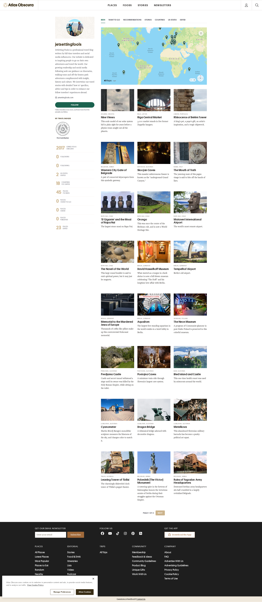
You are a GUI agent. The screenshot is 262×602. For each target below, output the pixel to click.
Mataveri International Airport (187, 221)
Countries (160, 20)
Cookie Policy (171, 574)
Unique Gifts (138, 570)
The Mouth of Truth (185, 170)
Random (39, 570)
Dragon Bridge (146, 427)
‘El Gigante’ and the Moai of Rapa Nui (116, 221)
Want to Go (114, 20)
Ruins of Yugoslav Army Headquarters (188, 481)
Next (160, 513)
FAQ (166, 557)
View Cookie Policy (35, 585)
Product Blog (139, 565)
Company (170, 546)
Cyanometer (108, 427)
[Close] (93, 579)
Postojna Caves (146, 374)
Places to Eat (41, 565)
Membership (139, 552)
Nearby (39, 574)
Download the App (181, 535)
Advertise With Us (173, 561)
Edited (183, 20)
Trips (103, 546)
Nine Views (108, 117)
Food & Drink (74, 557)
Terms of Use (171, 578)
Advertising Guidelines (176, 565)
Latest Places (42, 557)
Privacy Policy (171, 570)
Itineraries (72, 561)
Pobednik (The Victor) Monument (150, 481)
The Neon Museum (185, 321)
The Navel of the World (115, 269)
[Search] (257, 5)
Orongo (142, 219)
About (167, 552)
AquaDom (143, 321)
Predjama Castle (111, 374)
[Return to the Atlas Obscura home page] (19, 5)
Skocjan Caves (146, 170)
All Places (40, 552)
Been (103, 20)
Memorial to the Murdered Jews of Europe (117, 323)
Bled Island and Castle (187, 374)
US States (172, 20)
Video (70, 570)
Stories (148, 20)
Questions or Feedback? (131, 599)
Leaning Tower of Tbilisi (115, 479)
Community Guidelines (144, 561)
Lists (69, 565)
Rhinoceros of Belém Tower (190, 117)
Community (139, 546)
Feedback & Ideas (142, 557)
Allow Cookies (85, 592)
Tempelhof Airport (185, 269)
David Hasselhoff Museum (153, 269)
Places (39, 546)
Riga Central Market (149, 117)
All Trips (103, 552)
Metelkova (180, 427)
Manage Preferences (62, 592)
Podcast (71, 574)
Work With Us (139, 574)
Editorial (72, 546)
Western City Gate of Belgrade (114, 172)
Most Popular (42, 561)
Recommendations (132, 20)
